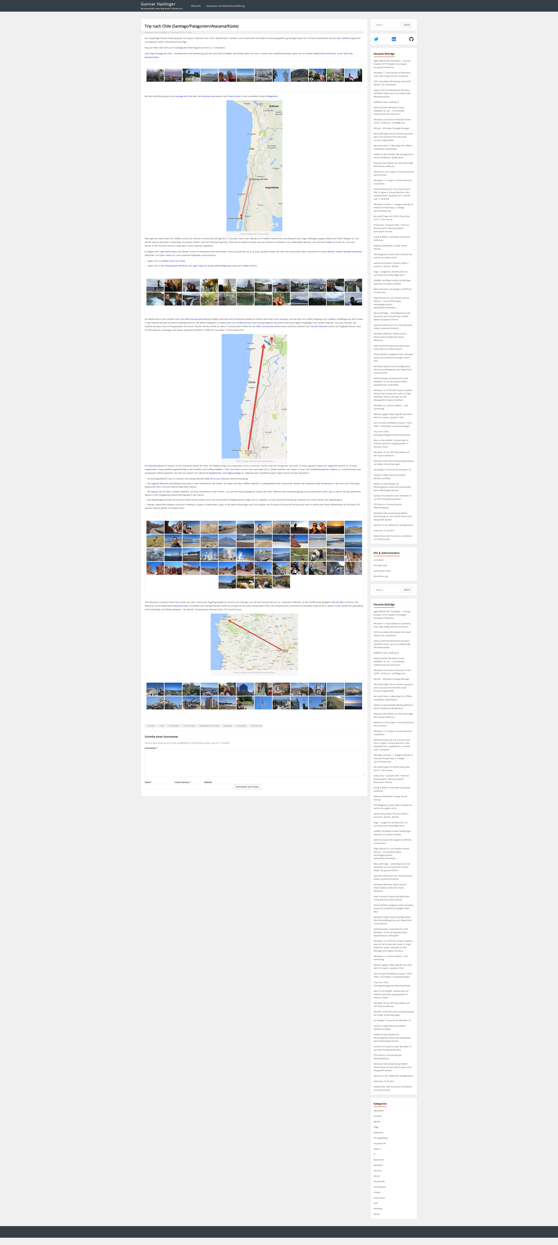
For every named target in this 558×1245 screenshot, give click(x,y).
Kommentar (151, 748)
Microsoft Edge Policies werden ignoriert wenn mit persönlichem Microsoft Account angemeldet (393, 137)
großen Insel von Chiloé (173, 261)
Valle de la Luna (212, 478)
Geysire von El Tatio (160, 491)
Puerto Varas (234, 96)
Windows (378, 1208)
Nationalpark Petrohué (176, 265)
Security (377, 1170)
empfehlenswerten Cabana (324, 469)
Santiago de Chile (183, 47)
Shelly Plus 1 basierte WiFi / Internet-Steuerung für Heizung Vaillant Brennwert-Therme (391, 228)
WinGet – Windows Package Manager (391, 128)
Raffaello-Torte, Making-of (386, 102)
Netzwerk (378, 1165)
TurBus (328, 242)
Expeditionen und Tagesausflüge (225, 473)
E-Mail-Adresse (183, 782)
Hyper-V (377, 1148)
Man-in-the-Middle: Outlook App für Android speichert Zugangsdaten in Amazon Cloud (391, 443)
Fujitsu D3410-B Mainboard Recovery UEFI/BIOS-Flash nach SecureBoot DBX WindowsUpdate (392, 93)
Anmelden (379, 560)
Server (377, 1176)
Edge (376, 1127)
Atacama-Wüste (156, 465)
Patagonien (271, 96)
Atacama (151, 726)
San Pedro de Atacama (191, 319)
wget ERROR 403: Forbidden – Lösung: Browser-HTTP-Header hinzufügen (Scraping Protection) (392, 64)
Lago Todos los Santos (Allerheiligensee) (212, 265)
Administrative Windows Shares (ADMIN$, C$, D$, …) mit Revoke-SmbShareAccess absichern (389, 110)
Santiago (228, 726)
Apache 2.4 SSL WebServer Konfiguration (393, 525)
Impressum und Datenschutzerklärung (225, 5)
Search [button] (407, 24)
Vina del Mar (256, 726)
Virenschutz (379, 1197)
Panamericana (208, 96)
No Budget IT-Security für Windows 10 (392, 469)
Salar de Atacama (323, 483)
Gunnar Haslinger (158, 4)
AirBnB (345, 38)
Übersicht (196, 5)
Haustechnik (380, 1143)
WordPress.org (381, 576)
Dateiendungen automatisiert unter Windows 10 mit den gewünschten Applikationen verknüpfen (391, 381)
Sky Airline (279, 322)
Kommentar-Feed (382, 570)
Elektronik (378, 1132)
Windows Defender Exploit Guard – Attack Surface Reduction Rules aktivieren (391, 337)
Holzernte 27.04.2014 (384, 530)
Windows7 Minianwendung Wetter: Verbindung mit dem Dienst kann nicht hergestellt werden (393, 516)
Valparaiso (241, 726)
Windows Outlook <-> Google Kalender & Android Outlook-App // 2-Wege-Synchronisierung (393, 207)
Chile (162, 726)
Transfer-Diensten (319, 326)
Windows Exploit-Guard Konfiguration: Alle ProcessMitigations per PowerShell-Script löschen (393, 369)
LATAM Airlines (243, 322)
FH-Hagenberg (381, 1137)
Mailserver (379, 1159)
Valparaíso (178, 605)
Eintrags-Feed (380, 565)
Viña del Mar (337, 602)
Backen (377, 1121)
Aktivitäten (379, 1110)
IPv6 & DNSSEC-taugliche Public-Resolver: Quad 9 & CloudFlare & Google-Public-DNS (394, 357)
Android (377, 1116)
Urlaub (189, 32)
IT (374, 1154)
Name (148, 782)
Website (208, 782)
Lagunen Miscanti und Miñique (166, 483)
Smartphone (380, 1187)
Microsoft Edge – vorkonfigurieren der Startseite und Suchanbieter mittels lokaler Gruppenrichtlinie (392, 316)
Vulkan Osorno (250, 265)
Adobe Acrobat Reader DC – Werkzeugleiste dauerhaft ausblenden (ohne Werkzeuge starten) (392, 487)
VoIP (376, 1203)
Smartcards (379, 1181)
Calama (332, 319)
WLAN (376, 1214)
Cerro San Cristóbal (222, 53)
